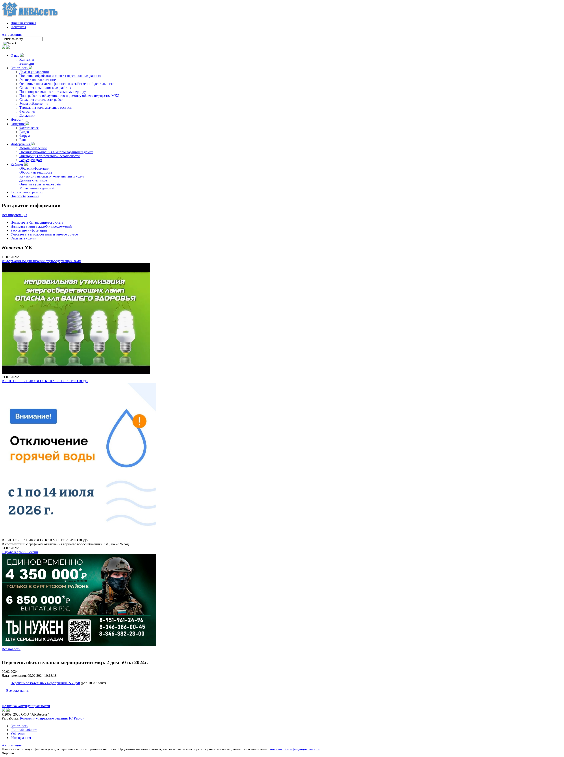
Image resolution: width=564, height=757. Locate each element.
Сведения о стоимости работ (41, 99)
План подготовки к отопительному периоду (52, 91)
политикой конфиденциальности (295, 749)
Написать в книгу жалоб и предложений (41, 226)
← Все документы (15, 690)
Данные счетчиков (33, 180)
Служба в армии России (20, 552)
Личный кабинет (23, 23)
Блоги (23, 140)
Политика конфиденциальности (26, 706)
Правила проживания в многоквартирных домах (56, 152)
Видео (24, 132)
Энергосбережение (33, 103)
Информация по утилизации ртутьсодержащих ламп (41, 261)
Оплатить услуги (23, 238)
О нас (15, 55)
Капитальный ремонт (27, 192)
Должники (27, 115)
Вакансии (26, 63)
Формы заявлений (33, 148)
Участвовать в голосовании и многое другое (44, 234)
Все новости (11, 649)
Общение (18, 124)
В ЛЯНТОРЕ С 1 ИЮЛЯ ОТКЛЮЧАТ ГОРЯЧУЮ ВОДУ (45, 381)
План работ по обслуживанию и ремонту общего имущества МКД (69, 95)
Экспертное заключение (37, 80)
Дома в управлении (34, 72)
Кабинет (17, 164)
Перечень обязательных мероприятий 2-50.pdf (45, 683)
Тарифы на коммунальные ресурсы (45, 107)
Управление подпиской (37, 188)
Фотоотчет (27, 111)
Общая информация (34, 168)
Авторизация (12, 34)
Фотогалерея (29, 128)
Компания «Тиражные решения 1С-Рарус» (52, 718)
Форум (24, 136)
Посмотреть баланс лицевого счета (37, 222)
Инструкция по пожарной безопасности (49, 156)
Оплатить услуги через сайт (40, 184)
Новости (17, 119)
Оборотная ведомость (35, 172)
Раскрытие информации (29, 230)
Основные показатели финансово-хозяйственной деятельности (66, 84)
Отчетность (20, 68)
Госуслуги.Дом (30, 160)
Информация (21, 144)
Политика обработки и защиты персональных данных (60, 76)
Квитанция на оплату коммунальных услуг (51, 176)
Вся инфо (9, 215)
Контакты (18, 27)
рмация (21, 215)
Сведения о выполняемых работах (45, 88)
